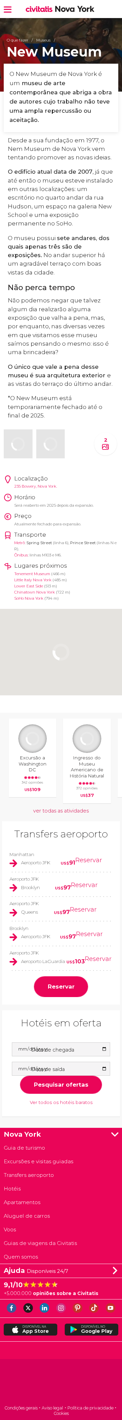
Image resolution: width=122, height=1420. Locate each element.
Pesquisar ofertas (61, 1084)
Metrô (19, 542)
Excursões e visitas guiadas (38, 1161)
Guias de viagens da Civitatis (40, 1243)
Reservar (88, 860)
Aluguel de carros (27, 1216)
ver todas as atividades (61, 811)
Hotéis (12, 1188)
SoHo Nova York (28, 598)
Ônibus (21, 555)
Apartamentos (22, 1202)
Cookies (61, 1413)
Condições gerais (21, 1407)
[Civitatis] (61, 1382)
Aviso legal (52, 1407)
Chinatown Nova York (34, 592)
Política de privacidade (90, 1407)
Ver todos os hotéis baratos (61, 1102)
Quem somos (21, 1256)
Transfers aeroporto (61, 834)
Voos (10, 1229)
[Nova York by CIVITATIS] (40, 9)
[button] (7, 9)
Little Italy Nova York (33, 580)
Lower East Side (28, 586)
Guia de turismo (24, 1148)
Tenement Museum (32, 573)
